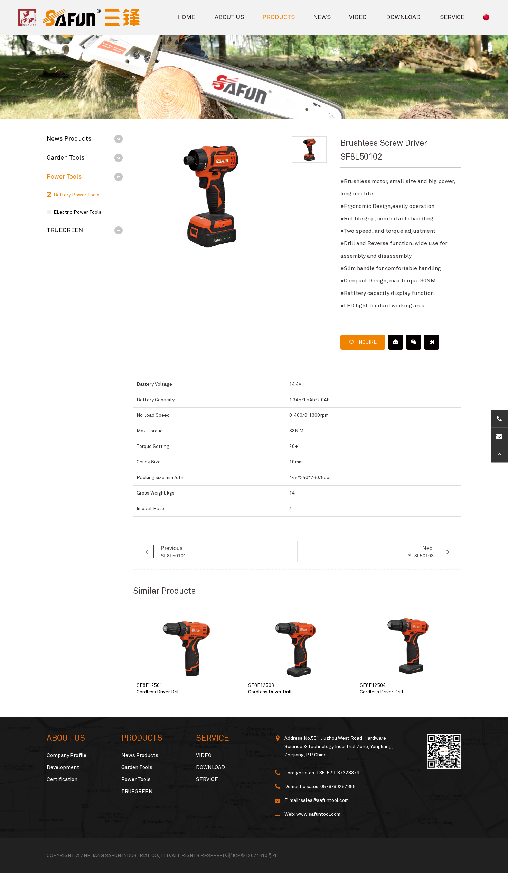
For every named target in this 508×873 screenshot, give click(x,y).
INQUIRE (367, 342)
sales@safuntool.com (325, 800)
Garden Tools (66, 158)
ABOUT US (229, 17)
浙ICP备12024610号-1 (252, 855)
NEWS (322, 17)
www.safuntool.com (318, 814)
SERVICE (452, 17)
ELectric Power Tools (77, 212)
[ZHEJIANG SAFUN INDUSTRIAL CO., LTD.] (72, 17)
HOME (186, 17)
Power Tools (64, 177)
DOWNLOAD (403, 17)
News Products (69, 139)
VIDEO (358, 17)
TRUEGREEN (65, 230)
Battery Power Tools (77, 195)
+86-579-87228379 (337, 772)
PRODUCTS (278, 17)
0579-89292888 (338, 786)
